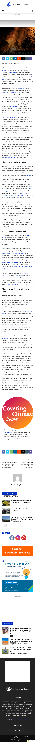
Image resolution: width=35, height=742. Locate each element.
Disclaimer (7, 737)
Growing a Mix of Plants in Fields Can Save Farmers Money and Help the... (21, 649)
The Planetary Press (17, 485)
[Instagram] (10, 730)
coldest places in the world (12, 92)
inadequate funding (9, 157)
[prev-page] (3, 525)
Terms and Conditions (25, 737)
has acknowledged (10, 327)
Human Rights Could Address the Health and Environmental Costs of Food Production (26, 464)
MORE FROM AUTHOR (10, 496)
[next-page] (5, 525)
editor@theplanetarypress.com (20, 719)
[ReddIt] (19, 58)
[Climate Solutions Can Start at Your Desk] (6, 511)
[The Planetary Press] (17, 4)
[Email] (23, 58)
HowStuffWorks (9, 432)
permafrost (16, 275)
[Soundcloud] (19, 730)
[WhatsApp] (11, 58)
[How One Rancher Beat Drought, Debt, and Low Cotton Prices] (6, 503)
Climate (7, 22)
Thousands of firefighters (9, 117)
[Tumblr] (27, 58)
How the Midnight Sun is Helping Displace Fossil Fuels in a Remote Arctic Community (22, 519)
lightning (29, 175)
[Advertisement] (17, 17)
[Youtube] (24, 730)
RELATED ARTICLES (9, 493)
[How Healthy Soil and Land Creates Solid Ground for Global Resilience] (5, 641)
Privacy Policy (14, 737)
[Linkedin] (15, 58)
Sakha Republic (13, 106)
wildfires (21, 88)
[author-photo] (17, 482)
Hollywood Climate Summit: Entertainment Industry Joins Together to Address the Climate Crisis (9, 464)
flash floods (12, 72)
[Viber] (30, 58)
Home (2, 22)
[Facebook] (3, 58)
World (11, 635)
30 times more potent (12, 284)
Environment (13, 643)
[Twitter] (7, 58)
